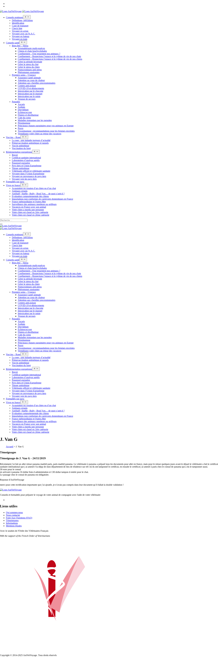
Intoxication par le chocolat (30, 91)
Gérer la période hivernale (30, 61)
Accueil (9, 446)
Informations (12, 523)
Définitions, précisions (22, 20)
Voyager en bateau (20, 36)
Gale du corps (24, 117)
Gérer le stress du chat (28, 64)
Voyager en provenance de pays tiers (29, 176)
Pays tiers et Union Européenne (26, 165)
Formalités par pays (15, 181)
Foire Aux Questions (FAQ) (19, 518)
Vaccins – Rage (13, 137)
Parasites (16, 101)
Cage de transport (20, 25)
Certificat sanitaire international (26, 157)
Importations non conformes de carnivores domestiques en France (42, 199)
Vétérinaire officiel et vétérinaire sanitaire (31, 171)
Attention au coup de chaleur (31, 80)
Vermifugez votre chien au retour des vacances (39, 133)
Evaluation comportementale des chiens (30, 196)
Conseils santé (12, 42)
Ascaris (21, 104)
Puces (20, 128)
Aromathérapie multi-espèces (31, 48)
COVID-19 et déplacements (31, 88)
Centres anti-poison (27, 85)
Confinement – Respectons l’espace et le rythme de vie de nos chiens (50, 59)
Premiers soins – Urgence (24, 75)
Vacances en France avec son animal (29, 207)
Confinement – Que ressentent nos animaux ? (39, 53)
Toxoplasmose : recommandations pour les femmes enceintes (46, 131)
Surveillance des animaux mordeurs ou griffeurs (34, 204)
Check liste (17, 28)
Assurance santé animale (29, 77)
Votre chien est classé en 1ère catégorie (30, 212)
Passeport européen (21, 163)
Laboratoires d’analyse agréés (26, 160)
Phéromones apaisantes (28, 72)
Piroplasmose (24, 123)
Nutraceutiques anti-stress (30, 69)
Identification (18, 23)
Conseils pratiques (14, 17)
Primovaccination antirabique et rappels (30, 143)
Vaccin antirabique (20, 145)
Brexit (15, 155)
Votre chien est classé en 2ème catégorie (30, 215)
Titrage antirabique (20, 168)
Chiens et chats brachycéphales (32, 51)
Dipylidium (23, 109)
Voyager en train (19, 39)
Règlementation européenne (19, 152)
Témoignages (12, 520)
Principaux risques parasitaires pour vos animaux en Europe (46, 125)
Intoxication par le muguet (30, 93)
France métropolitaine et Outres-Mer (29, 201)
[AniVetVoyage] (11, 226)
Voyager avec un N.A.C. (23, 33)
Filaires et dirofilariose (28, 115)
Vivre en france (13, 185)
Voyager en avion (20, 31)
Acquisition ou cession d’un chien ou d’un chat (34, 188)
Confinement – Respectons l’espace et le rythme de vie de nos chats (49, 56)
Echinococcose (25, 112)
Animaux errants (19, 191)
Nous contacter (13, 515)
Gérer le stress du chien (29, 67)
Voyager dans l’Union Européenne (28, 173)
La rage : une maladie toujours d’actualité (31, 140)
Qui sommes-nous (14, 512)
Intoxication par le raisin (29, 96)
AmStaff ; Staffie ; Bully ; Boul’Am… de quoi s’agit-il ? (38, 193)
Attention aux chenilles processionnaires (36, 83)
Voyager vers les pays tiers (24, 179)
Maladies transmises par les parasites (35, 120)
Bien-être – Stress (20, 45)
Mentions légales (14, 526)
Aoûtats (21, 107)
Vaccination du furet (21, 148)
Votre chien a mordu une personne (28, 209)
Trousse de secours (26, 99)
